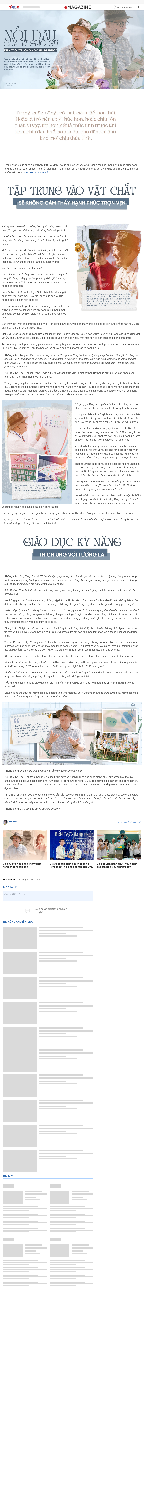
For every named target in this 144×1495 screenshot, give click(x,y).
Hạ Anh (13, 821)
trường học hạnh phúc (30, 879)
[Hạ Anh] (5, 822)
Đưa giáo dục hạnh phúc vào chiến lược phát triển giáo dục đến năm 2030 (71, 865)
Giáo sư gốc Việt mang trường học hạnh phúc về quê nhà (22, 865)
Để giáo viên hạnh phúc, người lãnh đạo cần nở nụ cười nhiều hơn (117, 865)
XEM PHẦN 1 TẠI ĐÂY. (37, 172)
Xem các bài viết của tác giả (130, 822)
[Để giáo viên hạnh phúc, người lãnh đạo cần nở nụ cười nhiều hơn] (119, 845)
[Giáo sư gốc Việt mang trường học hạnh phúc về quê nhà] (25, 845)
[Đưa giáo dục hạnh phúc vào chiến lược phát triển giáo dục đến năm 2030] (72, 845)
